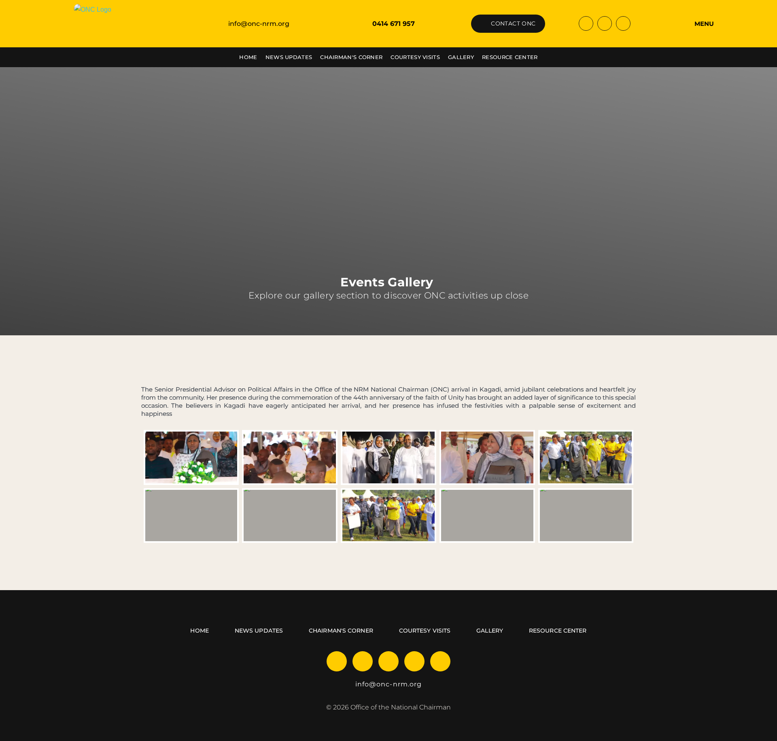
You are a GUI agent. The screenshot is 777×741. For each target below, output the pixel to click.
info (362, 684)
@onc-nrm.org (395, 684)
